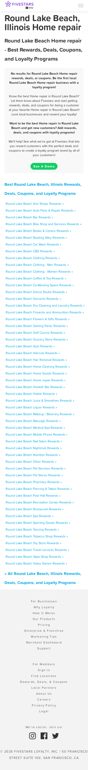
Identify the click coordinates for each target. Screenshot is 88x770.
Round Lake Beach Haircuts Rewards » (33, 353)
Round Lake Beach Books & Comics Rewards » (38, 231)
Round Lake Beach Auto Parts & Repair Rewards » (41, 210)
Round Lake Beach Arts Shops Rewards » (35, 203)
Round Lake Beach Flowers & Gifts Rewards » (37, 319)
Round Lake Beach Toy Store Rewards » (33, 543)
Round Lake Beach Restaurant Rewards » (34, 509)
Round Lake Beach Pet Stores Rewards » (34, 475)
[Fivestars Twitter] (55, 735)
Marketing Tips (44, 636)
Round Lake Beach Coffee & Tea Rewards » (36, 278)
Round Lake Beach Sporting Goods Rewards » (38, 522)
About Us (44, 693)
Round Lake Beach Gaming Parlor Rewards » (37, 326)
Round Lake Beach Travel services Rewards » (37, 550)
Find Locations (44, 676)
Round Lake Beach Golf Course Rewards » (35, 332)
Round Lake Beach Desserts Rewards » (33, 298)
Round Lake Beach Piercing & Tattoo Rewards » (39, 488)
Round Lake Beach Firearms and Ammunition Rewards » (45, 312)
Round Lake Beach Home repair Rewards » (36, 380)
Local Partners (44, 688)
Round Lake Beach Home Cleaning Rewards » (38, 366)
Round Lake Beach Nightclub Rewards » (34, 448)
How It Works (44, 613)
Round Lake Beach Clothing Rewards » (33, 258)
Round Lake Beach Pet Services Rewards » (36, 468)
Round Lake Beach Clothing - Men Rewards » (37, 264)
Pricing (44, 625)
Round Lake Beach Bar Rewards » (29, 217)
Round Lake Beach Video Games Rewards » (36, 563)
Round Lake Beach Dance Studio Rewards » (36, 292)
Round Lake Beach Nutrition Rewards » (33, 455)
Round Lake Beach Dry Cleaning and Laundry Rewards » (45, 305)
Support (44, 648)
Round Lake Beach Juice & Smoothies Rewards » (40, 400)
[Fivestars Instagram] (33, 735)
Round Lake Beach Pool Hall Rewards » (33, 495)
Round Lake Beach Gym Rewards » (30, 346)
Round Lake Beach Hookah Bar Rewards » (35, 387)
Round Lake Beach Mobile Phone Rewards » (36, 434)
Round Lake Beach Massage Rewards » (33, 421)
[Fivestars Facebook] (44, 735)
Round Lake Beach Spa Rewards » (29, 516)
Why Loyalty (44, 607)
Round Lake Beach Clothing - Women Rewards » (39, 271)
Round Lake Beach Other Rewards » (31, 461)
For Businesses (44, 601)
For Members (44, 664)
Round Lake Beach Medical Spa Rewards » (35, 427)
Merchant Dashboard (44, 642)
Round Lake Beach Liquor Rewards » (31, 407)
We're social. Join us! (44, 727)
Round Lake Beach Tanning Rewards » (32, 529)
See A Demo (44, 166)
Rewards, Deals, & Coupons (44, 682)
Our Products (44, 619)
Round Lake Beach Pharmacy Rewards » (34, 482)
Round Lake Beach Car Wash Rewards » (33, 244)
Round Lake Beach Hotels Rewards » (31, 393)
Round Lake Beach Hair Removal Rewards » (36, 360)
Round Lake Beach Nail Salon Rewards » (34, 441)
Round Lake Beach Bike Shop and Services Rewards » (43, 224)
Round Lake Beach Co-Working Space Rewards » (40, 285)
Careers (44, 699)
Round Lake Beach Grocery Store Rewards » (37, 339)
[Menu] (80, 5)
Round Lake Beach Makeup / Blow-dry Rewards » (40, 414)
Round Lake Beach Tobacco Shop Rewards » (37, 536)
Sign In (44, 670)
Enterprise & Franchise (44, 631)
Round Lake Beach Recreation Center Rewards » (40, 502)
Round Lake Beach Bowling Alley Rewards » (36, 237)
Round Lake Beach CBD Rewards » (30, 251)
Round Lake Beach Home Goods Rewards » (36, 373)
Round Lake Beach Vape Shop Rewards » (34, 556)
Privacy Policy (44, 705)
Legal (44, 711)
